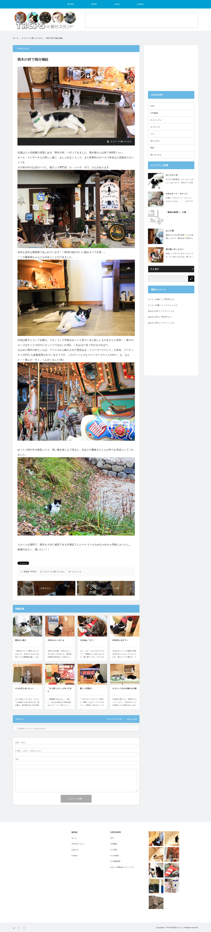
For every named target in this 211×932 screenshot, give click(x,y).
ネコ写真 (113, 850)
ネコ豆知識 (114, 855)
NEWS (94, 4)
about (117, 4)
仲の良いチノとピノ (175, 249)
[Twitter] (14, 928)
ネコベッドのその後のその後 (124, 688)
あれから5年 (153, 311)
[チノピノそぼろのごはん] (172, 886)
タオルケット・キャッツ (177, 193)
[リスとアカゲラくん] (156, 901)
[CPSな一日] (156, 870)
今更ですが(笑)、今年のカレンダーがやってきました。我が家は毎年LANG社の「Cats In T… (59, 654)
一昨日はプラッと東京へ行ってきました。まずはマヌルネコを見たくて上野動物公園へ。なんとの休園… (27, 655)
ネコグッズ (26, 38)
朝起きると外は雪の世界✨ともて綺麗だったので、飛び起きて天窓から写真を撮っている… (179, 238)
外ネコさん (155, 141)
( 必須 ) (20, 742)
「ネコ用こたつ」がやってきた (60, 689)
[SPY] (172, 838)
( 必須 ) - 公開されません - (28, 751)
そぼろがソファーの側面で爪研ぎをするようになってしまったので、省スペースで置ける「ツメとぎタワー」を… (124, 655)
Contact (140, 4)
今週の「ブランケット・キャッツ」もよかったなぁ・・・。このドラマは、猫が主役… (179, 201)
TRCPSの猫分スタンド (175, 927)
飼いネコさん (37, 38)
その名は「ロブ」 (87, 640)
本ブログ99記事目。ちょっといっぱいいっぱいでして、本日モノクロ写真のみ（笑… (179, 182)
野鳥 (152, 148)
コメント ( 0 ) (132, 719)
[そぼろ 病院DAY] (156, 886)
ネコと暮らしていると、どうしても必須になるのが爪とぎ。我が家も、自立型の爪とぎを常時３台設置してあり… (27, 703)
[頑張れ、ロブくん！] (172, 870)
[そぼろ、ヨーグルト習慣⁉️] (156, 854)
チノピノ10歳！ (154, 299)
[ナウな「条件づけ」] (156, 838)
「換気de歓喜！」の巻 (176, 212)
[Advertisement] (141, 20)
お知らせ (75, 850)
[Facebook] (19, 928)
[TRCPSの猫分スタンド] (45, 22)
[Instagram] (24, 928)
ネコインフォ (156, 120)
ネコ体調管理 (115, 861)
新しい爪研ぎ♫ (86, 688)
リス (152, 134)
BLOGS (71, 4)
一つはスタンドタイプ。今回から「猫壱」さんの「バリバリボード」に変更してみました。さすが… (92, 703)
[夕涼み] (172, 854)
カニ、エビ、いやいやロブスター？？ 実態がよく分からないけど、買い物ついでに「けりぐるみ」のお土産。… (92, 655)
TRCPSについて (78, 844)
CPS (152, 106)
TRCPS (33, 572)
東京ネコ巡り (20, 640)
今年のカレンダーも (56, 640)
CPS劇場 (154, 113)
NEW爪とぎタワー (120, 640)
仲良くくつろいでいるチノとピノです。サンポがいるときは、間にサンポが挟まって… (179, 257)
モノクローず (172, 175)
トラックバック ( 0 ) (114, 719)
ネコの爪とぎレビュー (24, 688)
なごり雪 (170, 231)
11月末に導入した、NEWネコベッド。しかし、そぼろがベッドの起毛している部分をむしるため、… (124, 703)
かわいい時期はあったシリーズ (122, 867)
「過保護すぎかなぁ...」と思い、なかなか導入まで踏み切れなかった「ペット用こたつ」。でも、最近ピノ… (59, 703)
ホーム (74, 838)
